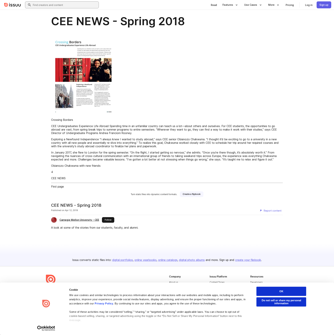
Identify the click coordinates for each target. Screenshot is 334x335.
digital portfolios (122, 260)
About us (173, 282)
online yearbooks (145, 260)
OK (281, 291)
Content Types (217, 282)
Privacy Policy (104, 303)
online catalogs (167, 260)
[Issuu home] (12, 5)
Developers (256, 282)
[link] (214, 4)
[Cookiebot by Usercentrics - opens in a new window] (46, 328)
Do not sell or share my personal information (281, 302)
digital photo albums (192, 260)
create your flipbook (248, 260)
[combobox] (65, 5)
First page (57, 186)
